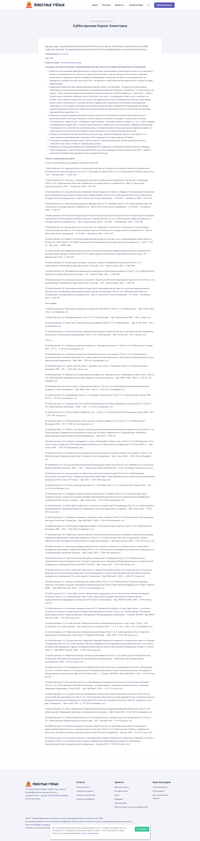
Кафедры (118, 799)
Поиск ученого (83, 787)
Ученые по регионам (85, 795)
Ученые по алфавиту (85, 799)
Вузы (116, 795)
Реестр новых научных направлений (131, 807)
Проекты (119, 5)
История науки (121, 791)
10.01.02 (64, 54)
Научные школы (121, 787)
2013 (52, 58)
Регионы (106, 5)
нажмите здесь (93, 833)
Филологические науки (101, 21)
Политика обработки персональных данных (45, 824)
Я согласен (142, 829)
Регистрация (158, 791)
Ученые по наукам (84, 791)
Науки (94, 5)
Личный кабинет (164, 5)
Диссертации (120, 803)
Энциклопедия (136, 5)
